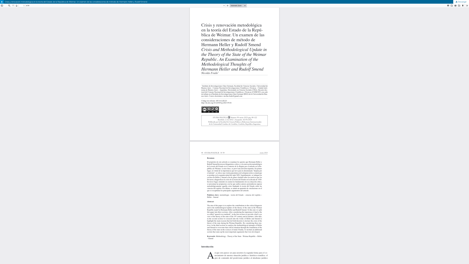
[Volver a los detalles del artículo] (2, 2)
